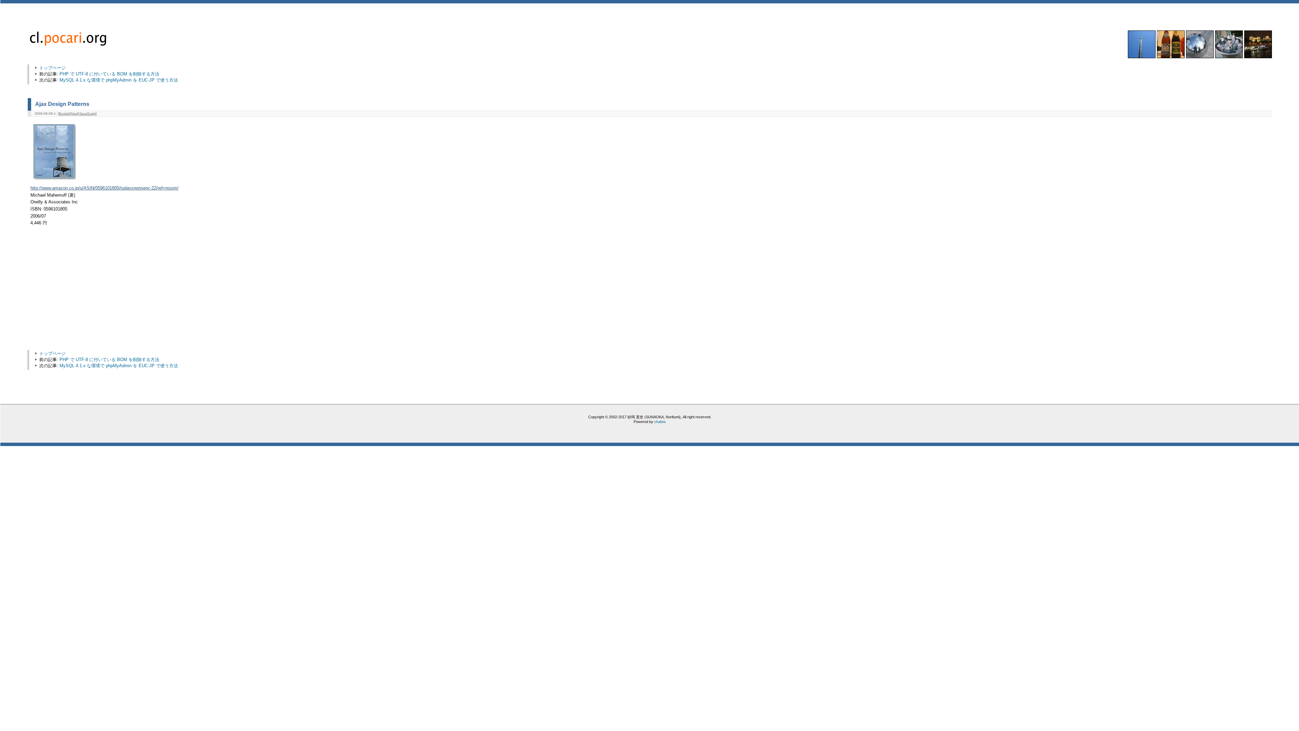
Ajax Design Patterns (62, 104)
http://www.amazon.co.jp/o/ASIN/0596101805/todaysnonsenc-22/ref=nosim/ (104, 188)
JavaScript (87, 113)
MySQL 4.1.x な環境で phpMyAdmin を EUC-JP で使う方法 (119, 80)
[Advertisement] (88, 291)
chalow (660, 422)
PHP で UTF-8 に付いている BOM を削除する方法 (109, 73)
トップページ (52, 67)
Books (64, 113)
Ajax (74, 113)
